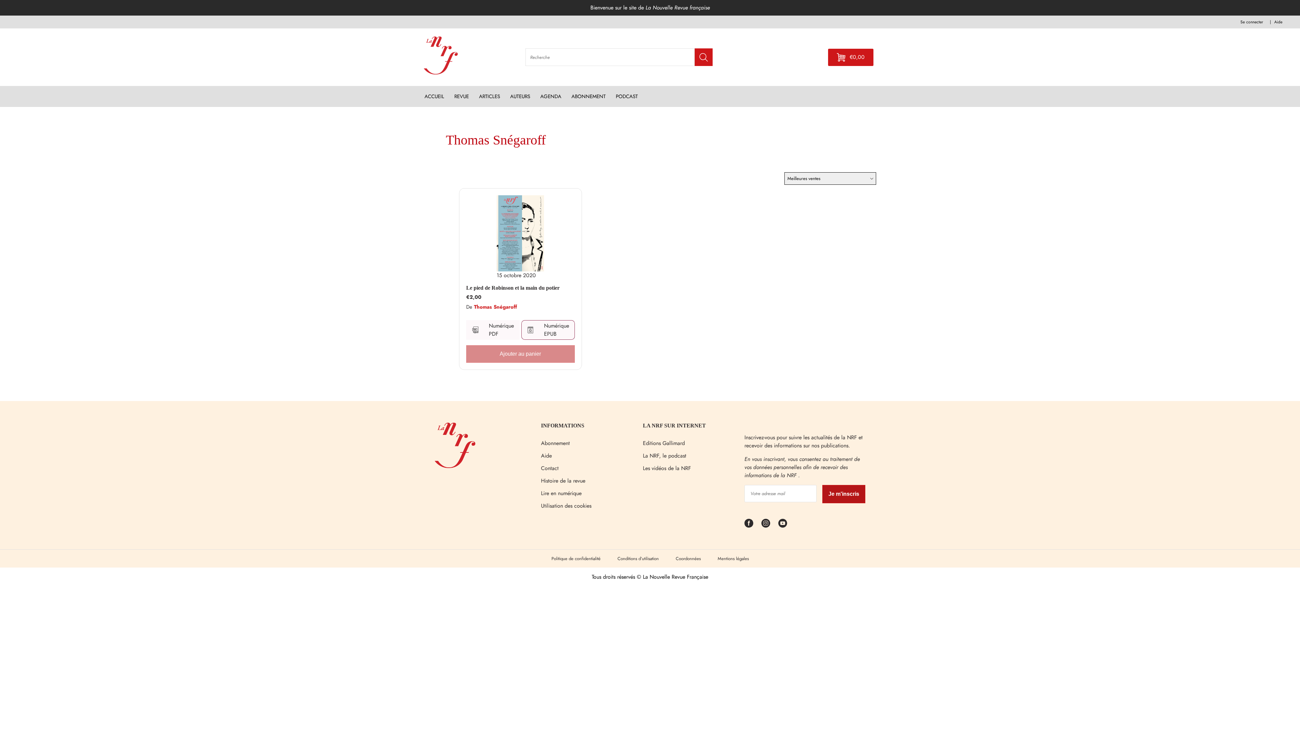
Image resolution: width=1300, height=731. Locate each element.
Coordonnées (688, 558)
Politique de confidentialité (576, 558)
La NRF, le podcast (664, 456)
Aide (546, 456)
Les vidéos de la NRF (667, 468)
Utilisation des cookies (566, 506)
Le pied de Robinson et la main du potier (513, 288)
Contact (550, 468)
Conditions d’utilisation (638, 558)
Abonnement (555, 443)
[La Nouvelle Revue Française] (455, 466)
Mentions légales (733, 558)
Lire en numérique (561, 493)
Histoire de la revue (563, 481)
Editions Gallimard (664, 443)
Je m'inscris (843, 494)
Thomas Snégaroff (495, 307)
